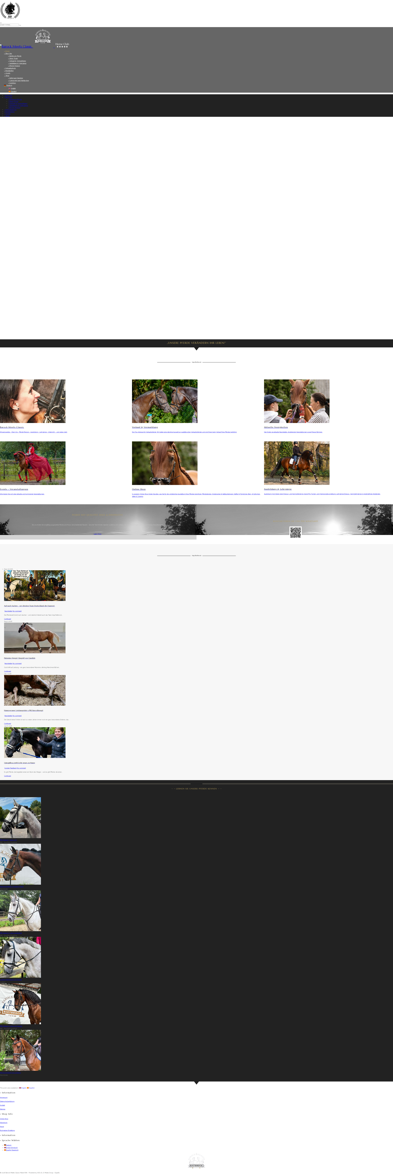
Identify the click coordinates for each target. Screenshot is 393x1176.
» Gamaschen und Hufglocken (18, 81)
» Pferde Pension (14, 66)
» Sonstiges (12, 83)
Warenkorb (3, 1123)
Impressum (3, 1097)
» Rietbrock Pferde (14, 56)
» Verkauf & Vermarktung (17, 61)
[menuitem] (197, 85)
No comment (17, 611)
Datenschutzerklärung (7, 1101)
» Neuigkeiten (9, 71)
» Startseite (8, 95)
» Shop (6, 76)
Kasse (2, 1126)
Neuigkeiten (8, 611)
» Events (7, 73)
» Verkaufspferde (10, 68)
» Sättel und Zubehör (15, 78)
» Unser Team (13, 58)
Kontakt (2, 1105)
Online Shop (4, 1119)
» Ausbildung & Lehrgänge (17, 63)
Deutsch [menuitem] (8, 1145)
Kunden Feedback (11, 768)
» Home (7, 51)
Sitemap (2, 1109)
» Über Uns (8, 54)
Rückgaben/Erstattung (7, 1130)
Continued (7, 619)
